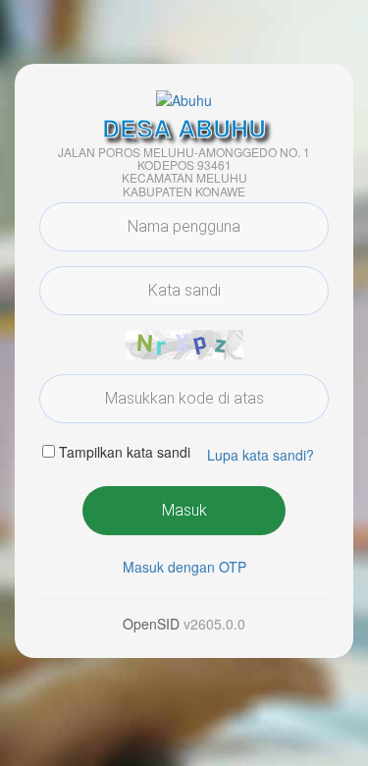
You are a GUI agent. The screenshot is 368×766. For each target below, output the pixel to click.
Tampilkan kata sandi (124, 452)
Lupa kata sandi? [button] (260, 455)
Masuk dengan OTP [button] (184, 566)
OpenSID (151, 623)
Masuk (184, 510)
